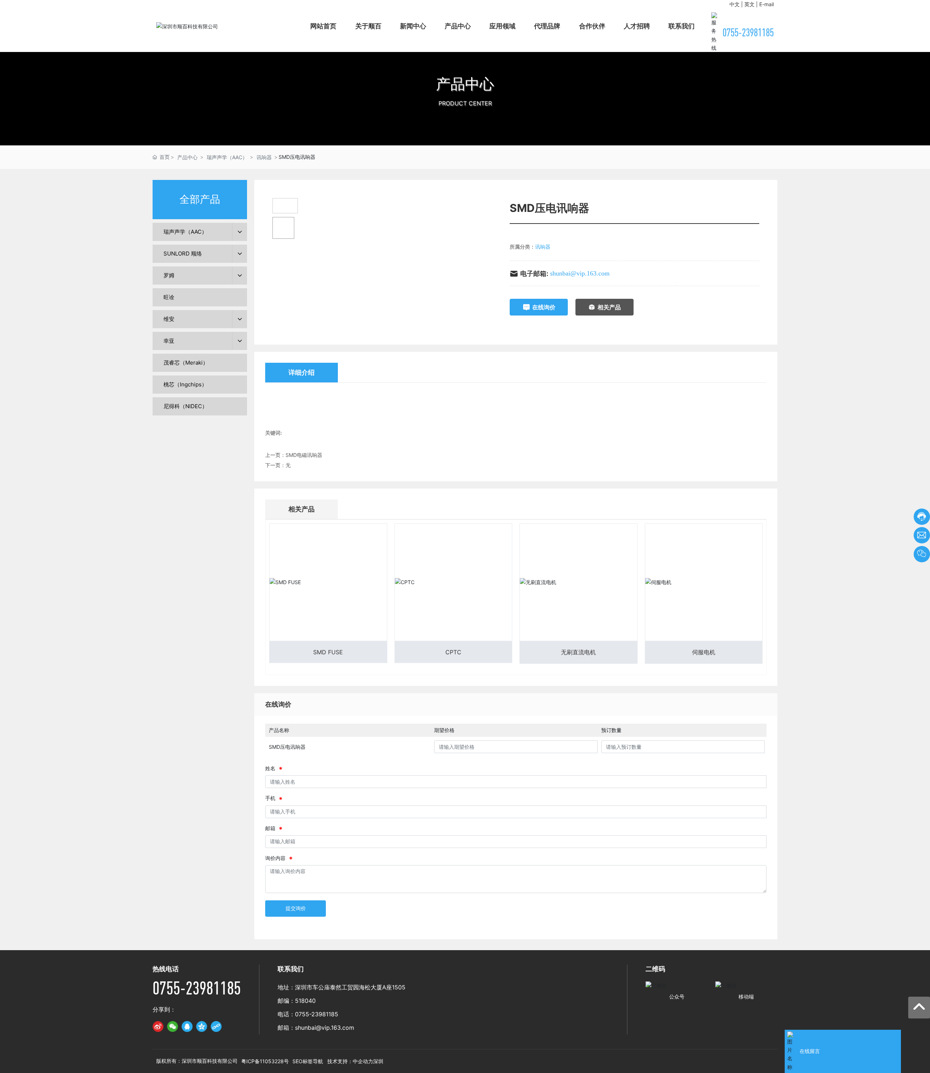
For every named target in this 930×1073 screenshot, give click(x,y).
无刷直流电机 (578, 652)
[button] (465, 138)
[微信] (172, 1026)
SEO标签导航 (307, 1061)
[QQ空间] (201, 1026)
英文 (749, 4)
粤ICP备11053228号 (265, 1061)
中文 (734, 4)
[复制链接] (216, 1026)
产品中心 (465, 84)
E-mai (766, 4)
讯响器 (264, 157)
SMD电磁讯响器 (304, 455)
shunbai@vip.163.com (580, 273)
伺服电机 (703, 652)
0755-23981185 (748, 32)
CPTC (453, 652)
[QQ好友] (187, 1026)
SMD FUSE (328, 652)
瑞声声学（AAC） (227, 157)
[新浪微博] (158, 1026)
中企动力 (363, 1061)
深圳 (378, 1061)
